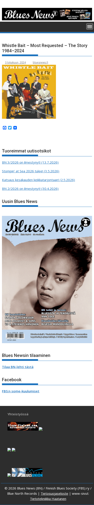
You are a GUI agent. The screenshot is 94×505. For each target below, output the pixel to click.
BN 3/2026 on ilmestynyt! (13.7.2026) (30, 162)
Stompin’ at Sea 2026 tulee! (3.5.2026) (30, 171)
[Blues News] (47, 19)
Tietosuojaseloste (54, 493)
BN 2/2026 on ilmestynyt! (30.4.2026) (30, 188)
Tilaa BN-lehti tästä (17, 367)
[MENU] (89, 26)
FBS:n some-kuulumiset (20, 391)
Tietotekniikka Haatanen (48, 498)
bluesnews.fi (40, 62)
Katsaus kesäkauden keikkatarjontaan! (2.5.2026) (38, 180)
